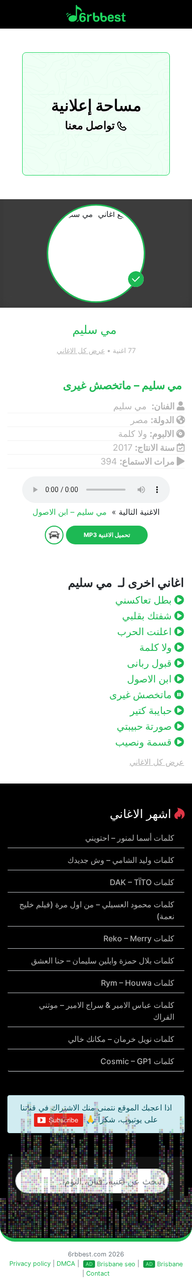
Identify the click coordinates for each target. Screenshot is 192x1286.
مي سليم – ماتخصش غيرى (124, 385)
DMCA (66, 1263)
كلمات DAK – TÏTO (142, 882)
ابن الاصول (150, 679)
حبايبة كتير (152, 710)
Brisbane (170, 1264)
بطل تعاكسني (144, 600)
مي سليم (131, 406)
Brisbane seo (116, 1264)
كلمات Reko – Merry (138, 938)
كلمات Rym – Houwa (137, 983)
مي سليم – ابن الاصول (70, 512)
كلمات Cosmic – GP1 (137, 1061)
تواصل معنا (91, 125)
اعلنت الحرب (145, 632)
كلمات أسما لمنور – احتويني (129, 838)
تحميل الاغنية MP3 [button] (107, 534)
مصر (139, 420)
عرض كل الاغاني (81, 350)
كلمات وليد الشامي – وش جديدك (120, 860)
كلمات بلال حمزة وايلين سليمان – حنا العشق (102, 960)
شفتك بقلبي (148, 616)
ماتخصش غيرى (141, 695)
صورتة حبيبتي (145, 726)
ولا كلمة (132, 434)
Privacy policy (30, 1263)
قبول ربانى (150, 663)
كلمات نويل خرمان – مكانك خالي (121, 1039)
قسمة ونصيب (144, 742)
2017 (122, 447)
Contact (98, 1273)
